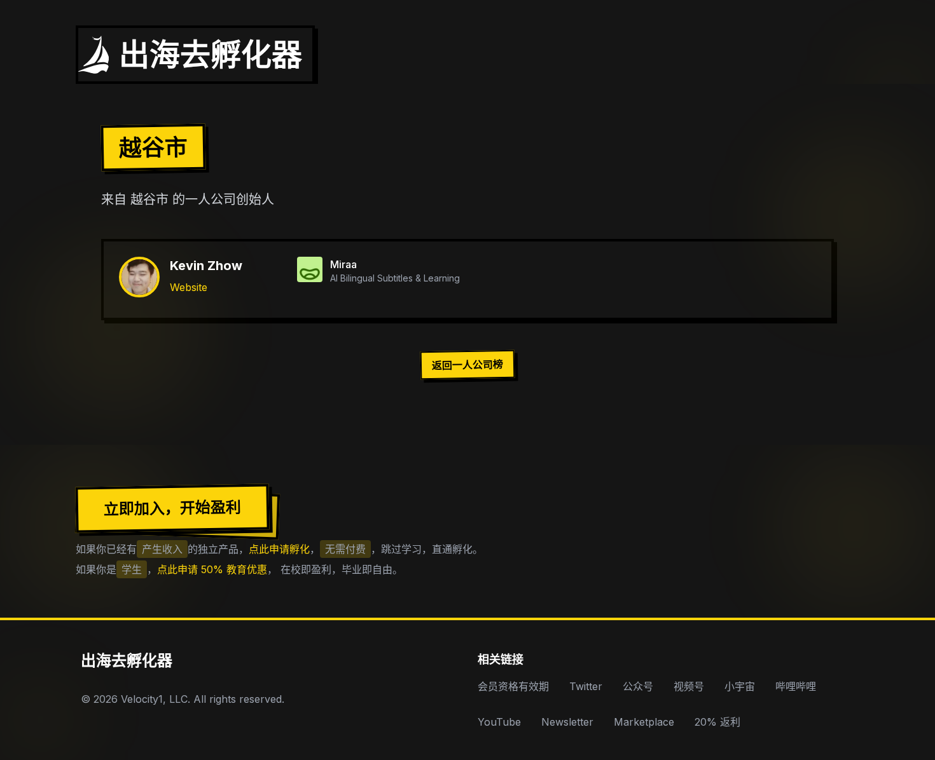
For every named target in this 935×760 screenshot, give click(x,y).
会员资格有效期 (513, 686)
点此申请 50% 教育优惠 (212, 569)
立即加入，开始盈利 (172, 508)
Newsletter (567, 722)
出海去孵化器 (126, 660)
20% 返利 (717, 722)
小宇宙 (739, 686)
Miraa (343, 264)
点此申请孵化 (279, 549)
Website (188, 287)
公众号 (638, 686)
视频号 (689, 686)
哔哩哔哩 (795, 686)
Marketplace (644, 722)
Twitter (585, 686)
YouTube (499, 722)
